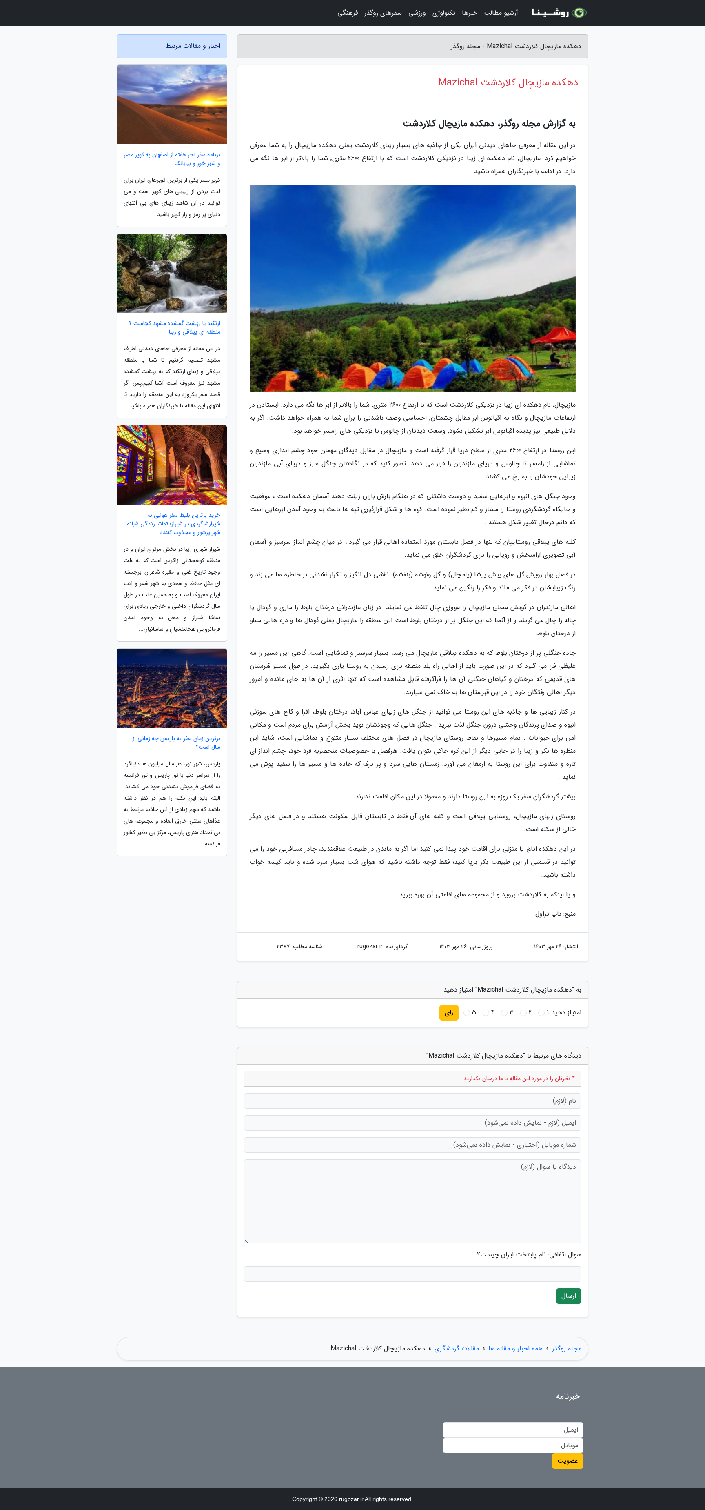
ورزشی (417, 13)
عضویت (567, 1461)
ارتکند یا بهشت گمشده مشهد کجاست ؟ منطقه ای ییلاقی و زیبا (174, 327)
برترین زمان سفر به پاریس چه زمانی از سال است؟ (176, 743)
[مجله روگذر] (558, 13)
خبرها (469, 13)
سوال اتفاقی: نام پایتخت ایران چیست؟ (529, 1255)
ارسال (568, 1296)
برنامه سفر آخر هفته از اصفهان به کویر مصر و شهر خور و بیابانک (172, 159)
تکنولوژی (443, 13)
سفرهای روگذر (383, 13)
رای (449, 1012)
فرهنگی (347, 13)
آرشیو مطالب (501, 13)
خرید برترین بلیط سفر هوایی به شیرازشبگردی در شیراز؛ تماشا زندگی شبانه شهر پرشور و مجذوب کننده (173, 524)
